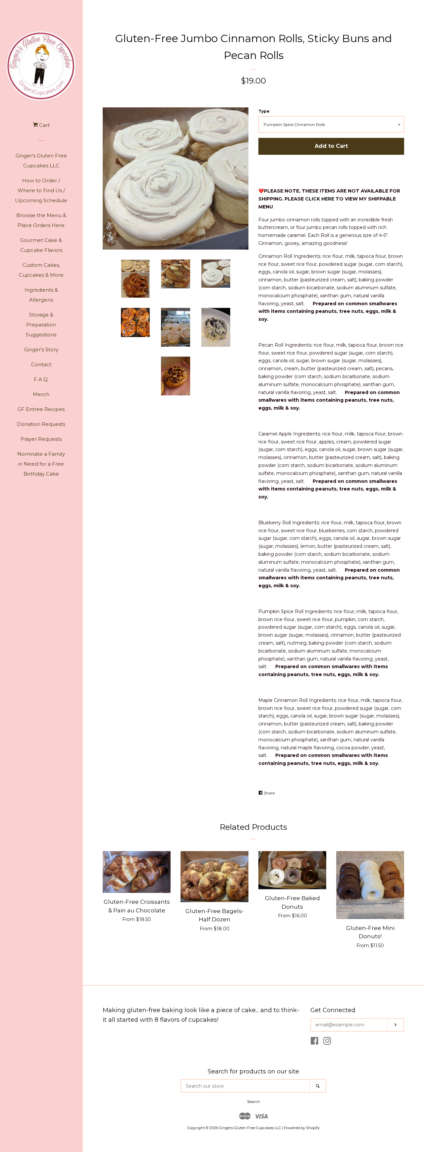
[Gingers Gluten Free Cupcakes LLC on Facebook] (314, 1042)
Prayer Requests (41, 439)
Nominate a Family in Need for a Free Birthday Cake (41, 464)
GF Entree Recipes (41, 409)
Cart (44, 125)
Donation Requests (41, 424)
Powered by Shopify (302, 1127)
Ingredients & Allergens (41, 295)
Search (253, 1101)
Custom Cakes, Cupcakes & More (41, 270)
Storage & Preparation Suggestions (41, 325)
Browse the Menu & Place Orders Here (41, 220)
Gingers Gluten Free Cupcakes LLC (250, 1127)
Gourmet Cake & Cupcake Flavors (41, 245)
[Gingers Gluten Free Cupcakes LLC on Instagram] (327, 1042)
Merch (41, 394)
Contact (41, 364)
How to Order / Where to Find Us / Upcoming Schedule (41, 190)
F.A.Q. (41, 379)
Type (264, 111)
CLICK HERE (319, 199)
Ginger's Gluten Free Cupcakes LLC (41, 160)
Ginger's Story (41, 349)
